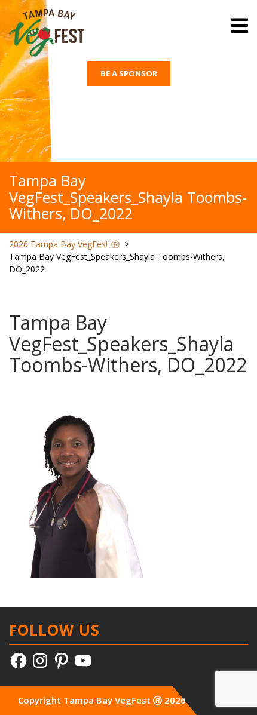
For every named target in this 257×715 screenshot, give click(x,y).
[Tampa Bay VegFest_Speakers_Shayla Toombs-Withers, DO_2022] (76, 487)
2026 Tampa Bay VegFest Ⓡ (64, 244)
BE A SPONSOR (128, 73)
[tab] (239, 25)
